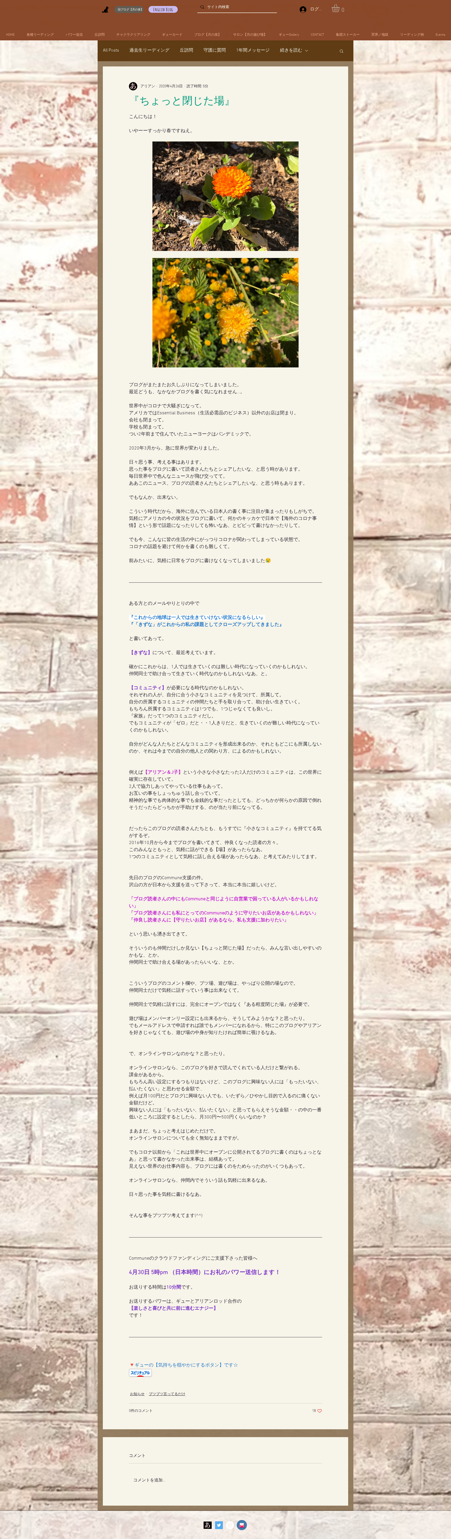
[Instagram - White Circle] (230, 1525)
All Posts (111, 50)
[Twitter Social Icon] (219, 1525)
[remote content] (225, 1373)
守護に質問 (215, 50)
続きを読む (291, 50)
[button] (340, 8)
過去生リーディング (149, 50)
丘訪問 (186, 50)
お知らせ (137, 1394)
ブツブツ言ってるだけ (167, 1394)
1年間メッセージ (253, 50)
